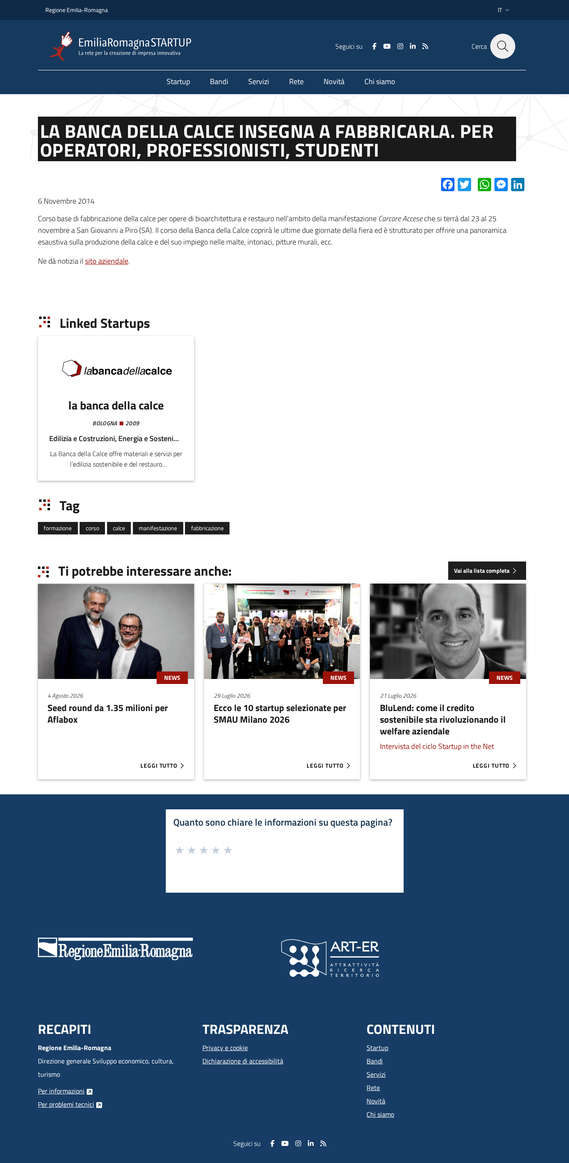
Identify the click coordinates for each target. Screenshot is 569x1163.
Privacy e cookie (225, 1048)
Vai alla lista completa (481, 570)
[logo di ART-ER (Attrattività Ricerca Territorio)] (330, 957)
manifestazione (158, 528)
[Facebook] (374, 46)
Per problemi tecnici (66, 1104)
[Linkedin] (413, 46)
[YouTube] (387, 46)
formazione (58, 528)
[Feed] (425, 46)
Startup (377, 1048)
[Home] (123, 46)
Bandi (375, 1061)
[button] (504, 10)
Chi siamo (380, 1114)
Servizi (376, 1074)
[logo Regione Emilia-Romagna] (115, 948)
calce (119, 528)
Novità (376, 1101)
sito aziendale (106, 261)
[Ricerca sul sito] (502, 46)
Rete (373, 1088)
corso (92, 528)
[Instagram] (400, 46)
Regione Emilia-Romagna (76, 9)
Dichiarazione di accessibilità (242, 1061)
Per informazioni (61, 1091)
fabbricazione (207, 528)
